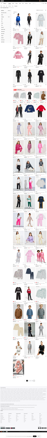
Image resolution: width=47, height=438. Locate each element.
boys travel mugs (10, 399)
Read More (2, 410)
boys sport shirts (6, 398)
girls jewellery (44, 393)
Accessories (17, 416)
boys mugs (2, 399)
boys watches (2, 392)
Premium (26, 3)
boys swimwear (6, 393)
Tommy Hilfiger (9, 418)
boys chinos (27, 399)
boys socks (40, 399)
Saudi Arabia (2, 418)
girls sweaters (28, 392)
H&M (8, 419)
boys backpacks (25, 398)
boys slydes (15, 392)
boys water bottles (6, 399)
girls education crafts (19, 397)
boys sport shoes (2, 398)
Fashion (10, 3)
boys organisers (42, 398)
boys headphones (30, 398)
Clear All (9, 10)
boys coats (38, 391)
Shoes (24, 416)
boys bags (17, 391)
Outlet (20, 3)
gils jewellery (44, 391)
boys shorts (9, 392)
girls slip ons (20, 391)
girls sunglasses (21, 393)
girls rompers (2, 391)
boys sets (30, 399)
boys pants (24, 399)
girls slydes (18, 392)
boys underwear (40, 392)
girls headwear (25, 392)
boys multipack (37, 399)
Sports (13, 3)
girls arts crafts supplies (25, 397)
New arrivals (17, 419)
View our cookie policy (29, 436)
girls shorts (12, 392)
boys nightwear (13, 393)
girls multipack (5, 397)
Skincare (32, 418)
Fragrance (33, 416)
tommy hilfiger (29, 393)
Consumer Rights (2, 417)
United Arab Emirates (3, 419)
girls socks (9, 397)
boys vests (21, 399)
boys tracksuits (33, 399)
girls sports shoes (37, 393)
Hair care (32, 417)
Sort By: (37, 10)
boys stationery (38, 398)
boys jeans (12, 391)
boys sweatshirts (25, 393)
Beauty (17, 3)
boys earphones (34, 398)
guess (32, 393)
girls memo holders (34, 397)
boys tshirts (33, 391)
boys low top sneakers (15, 398)
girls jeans (14, 391)
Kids (23, 3)
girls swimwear (9, 393)
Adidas (9, 416)
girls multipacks (36, 392)
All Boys (40, 423)
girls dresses (40, 393)
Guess (9, 417)
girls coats (41, 391)
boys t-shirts (18, 399)
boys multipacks (32, 392)
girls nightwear (17, 393)
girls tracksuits (2, 397)
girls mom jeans (15, 397)
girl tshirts (36, 391)
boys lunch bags (14, 399)
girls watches (5, 392)
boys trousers (26, 391)
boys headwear (21, 392)
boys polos (29, 391)
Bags (16, 417)
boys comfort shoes (39, 397)
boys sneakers (10, 398)
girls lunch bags (30, 397)
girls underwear (2, 393)
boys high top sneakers (20, 398)
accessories (8, 391)
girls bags (23, 391)
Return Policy (2, 416)
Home (30, 3)
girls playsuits (5, 391)
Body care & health (33, 419)
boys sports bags (43, 397)
